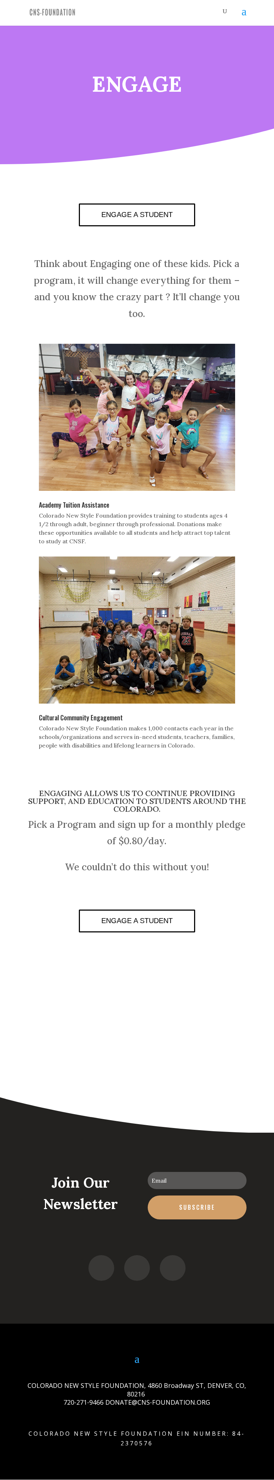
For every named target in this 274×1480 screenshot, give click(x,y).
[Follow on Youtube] (173, 1268)
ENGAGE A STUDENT (137, 214)
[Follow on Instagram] (137, 1268)
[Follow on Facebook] (101, 1268)
